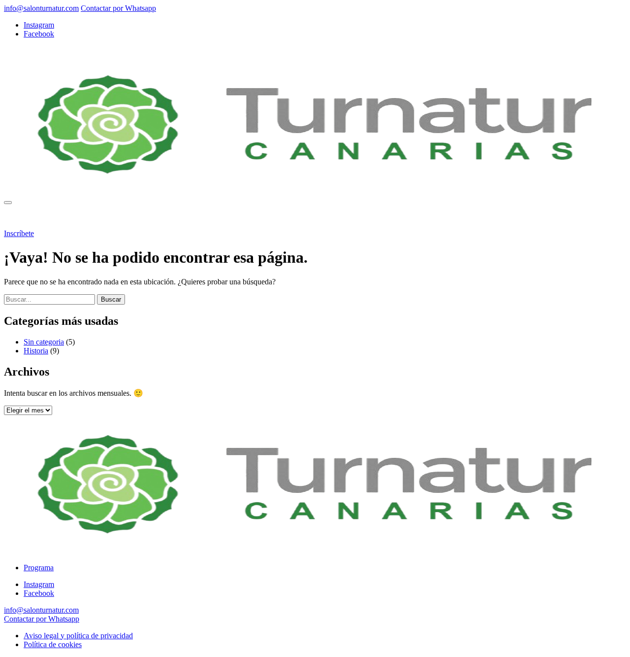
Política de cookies (53, 644)
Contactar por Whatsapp (118, 8)
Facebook (39, 34)
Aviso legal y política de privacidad (78, 635)
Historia (36, 350)
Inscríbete (19, 233)
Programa (39, 216)
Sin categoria (44, 342)
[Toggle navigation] (8, 202)
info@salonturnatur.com (41, 8)
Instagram (39, 25)
